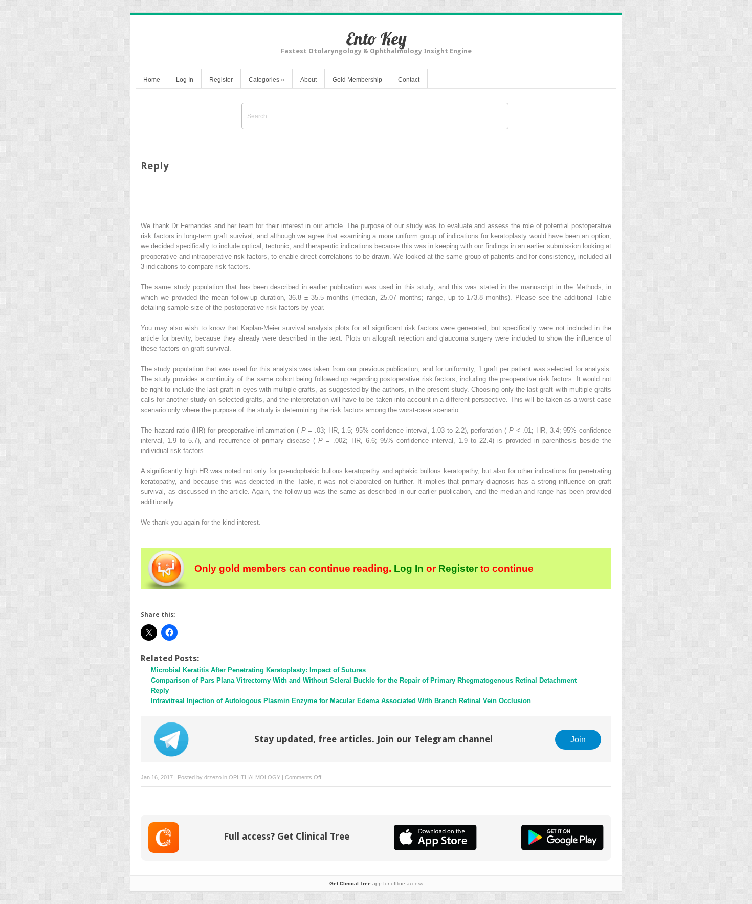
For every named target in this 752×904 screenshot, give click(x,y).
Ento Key (376, 39)
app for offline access (376, 883)
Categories (266, 79)
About (308, 79)
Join (578, 739)
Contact (408, 79)
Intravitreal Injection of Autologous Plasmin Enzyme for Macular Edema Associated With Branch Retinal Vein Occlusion (341, 701)
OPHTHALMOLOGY (254, 777)
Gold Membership (357, 79)
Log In (184, 79)
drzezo (213, 777)
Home (151, 79)
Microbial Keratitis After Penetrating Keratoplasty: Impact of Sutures (258, 670)
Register (221, 79)
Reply (160, 690)
